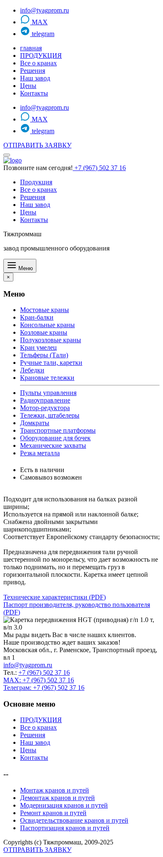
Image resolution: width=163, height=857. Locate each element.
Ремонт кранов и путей (53, 812)
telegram (42, 33)
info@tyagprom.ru (44, 10)
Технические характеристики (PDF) (54, 597)
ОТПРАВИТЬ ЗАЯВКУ (37, 145)
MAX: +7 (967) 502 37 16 (38, 680)
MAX (39, 22)
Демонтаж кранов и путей (57, 797)
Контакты (34, 93)
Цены (28, 85)
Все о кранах (38, 63)
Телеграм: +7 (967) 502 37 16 (43, 687)
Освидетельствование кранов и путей (74, 820)
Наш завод (35, 78)
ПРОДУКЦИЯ (41, 55)
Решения (32, 70)
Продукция (36, 182)
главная (31, 48)
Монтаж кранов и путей (54, 790)
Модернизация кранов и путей (64, 805)
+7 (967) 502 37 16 (99, 167)
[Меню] (6, 155)
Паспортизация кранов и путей (65, 827)
